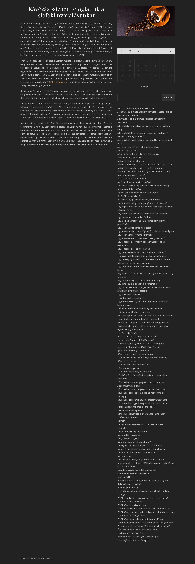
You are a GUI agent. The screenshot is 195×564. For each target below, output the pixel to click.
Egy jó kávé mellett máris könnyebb (134, 234)
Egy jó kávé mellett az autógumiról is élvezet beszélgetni (145, 231)
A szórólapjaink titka (127, 150)
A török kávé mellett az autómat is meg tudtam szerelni (144, 164)
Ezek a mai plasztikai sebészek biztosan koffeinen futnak (145, 315)
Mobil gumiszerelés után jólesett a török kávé (139, 445)
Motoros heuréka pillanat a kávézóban (136, 452)
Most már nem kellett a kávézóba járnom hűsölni (141, 448)
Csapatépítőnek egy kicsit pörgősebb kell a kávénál (142, 203)
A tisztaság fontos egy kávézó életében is (138, 153)
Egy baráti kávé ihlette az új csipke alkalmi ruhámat (142, 213)
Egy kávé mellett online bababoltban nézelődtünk (141, 255)
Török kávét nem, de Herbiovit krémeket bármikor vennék (146, 512)
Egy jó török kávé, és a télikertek (133, 248)
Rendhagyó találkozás (128, 487)
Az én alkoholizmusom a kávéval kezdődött (138, 192)
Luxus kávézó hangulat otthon (132, 431)
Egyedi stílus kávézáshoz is (130, 297)
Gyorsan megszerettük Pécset (132, 329)
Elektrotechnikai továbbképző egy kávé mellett (140, 308)
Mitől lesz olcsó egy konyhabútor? (134, 441)
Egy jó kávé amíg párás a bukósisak (134, 227)
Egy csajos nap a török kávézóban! (134, 217)
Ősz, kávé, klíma (125, 476)
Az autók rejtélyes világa (129, 189)
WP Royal (47, 558)
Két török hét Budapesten (130, 410)
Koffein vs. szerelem (127, 417)
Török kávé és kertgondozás (131, 505)
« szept (145, 86)
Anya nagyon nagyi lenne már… (132, 175)
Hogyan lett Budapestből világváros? (135, 340)
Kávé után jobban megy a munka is (134, 371)
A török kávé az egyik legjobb (131, 161)
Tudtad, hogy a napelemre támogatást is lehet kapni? (143, 526)
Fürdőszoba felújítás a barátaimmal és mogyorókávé (143, 322)
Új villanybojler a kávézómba (131, 533)
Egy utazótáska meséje (129, 294)
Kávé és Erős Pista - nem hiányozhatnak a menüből (142, 357)
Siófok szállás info (58, 81)
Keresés (168, 97)
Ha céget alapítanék (127, 333)
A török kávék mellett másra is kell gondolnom (139, 168)
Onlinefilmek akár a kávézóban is (133, 473)
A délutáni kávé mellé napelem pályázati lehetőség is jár (144, 111)
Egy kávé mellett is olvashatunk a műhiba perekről (141, 252)
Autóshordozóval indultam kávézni (134, 182)
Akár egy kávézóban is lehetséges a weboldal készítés (144, 171)
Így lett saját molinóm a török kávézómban (138, 347)
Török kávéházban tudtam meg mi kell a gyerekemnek (143, 508)
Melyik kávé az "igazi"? (128, 438)
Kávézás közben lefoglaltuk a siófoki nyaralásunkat (142, 399)
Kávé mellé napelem (127, 361)
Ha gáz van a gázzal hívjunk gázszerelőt (137, 336)
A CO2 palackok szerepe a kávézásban (136, 108)
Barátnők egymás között (129, 196)
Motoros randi (124, 455)
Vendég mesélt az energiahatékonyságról (137, 536)
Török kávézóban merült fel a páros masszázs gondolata (145, 522)
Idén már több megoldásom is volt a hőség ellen (141, 343)
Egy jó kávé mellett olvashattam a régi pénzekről (141, 238)
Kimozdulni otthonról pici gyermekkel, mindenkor (141, 413)
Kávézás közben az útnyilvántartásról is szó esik (141, 389)
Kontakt (121, 420)
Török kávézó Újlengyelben (130, 515)
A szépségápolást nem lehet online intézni (138, 146)
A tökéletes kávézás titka (129, 157)
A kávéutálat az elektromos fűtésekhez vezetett (141, 118)
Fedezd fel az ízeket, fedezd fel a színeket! (138, 318)
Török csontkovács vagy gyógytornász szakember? (142, 498)
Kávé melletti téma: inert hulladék (133, 364)
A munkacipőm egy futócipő (130, 136)
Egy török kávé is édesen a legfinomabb (137, 283)
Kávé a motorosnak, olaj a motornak (135, 354)
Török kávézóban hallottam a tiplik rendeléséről (140, 519)
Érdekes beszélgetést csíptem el (133, 311)
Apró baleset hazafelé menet (131, 178)
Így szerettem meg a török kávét (133, 350)
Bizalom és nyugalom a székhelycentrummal (139, 199)
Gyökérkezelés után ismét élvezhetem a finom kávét (143, 325)
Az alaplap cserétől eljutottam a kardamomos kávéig (143, 185)
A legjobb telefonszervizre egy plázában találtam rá (142, 132)
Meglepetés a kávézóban (129, 434)
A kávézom (122, 122)
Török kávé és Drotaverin (130, 501)
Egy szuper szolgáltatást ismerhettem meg (138, 280)
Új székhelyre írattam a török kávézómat (137, 529)
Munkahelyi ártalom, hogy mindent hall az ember (141, 459)
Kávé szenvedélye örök (129, 368)
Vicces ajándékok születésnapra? (133, 540)
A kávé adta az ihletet (128, 115)
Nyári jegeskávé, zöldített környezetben (137, 470)
